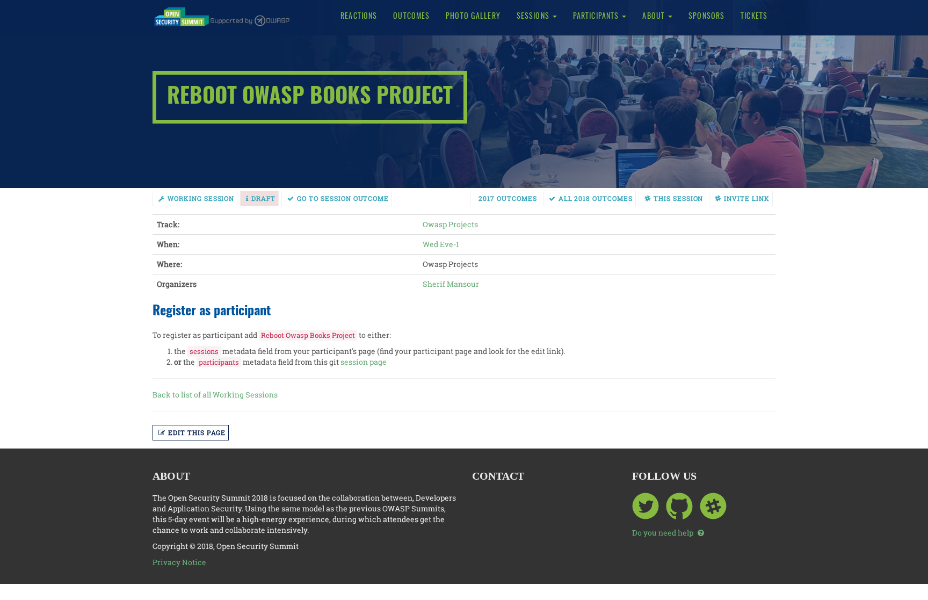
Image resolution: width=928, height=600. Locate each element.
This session (679, 198)
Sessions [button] (534, 16)
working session (201, 198)
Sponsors (706, 16)
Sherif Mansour (451, 284)
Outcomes (411, 16)
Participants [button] (597, 16)
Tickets (754, 16)
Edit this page (197, 432)
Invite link (747, 198)
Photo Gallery (473, 16)
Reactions (358, 16)
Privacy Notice (179, 562)
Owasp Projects (450, 224)
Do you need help (663, 532)
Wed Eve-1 (441, 244)
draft (263, 198)
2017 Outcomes (507, 198)
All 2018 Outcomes (596, 198)
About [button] (654, 16)
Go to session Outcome (343, 198)
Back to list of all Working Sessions (215, 394)
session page (363, 362)
